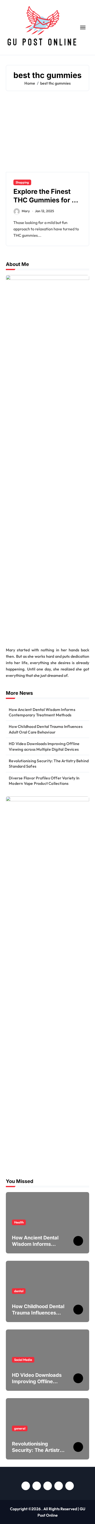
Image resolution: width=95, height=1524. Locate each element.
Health (19, 1222)
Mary (26, 211)
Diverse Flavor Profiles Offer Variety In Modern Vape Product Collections (44, 780)
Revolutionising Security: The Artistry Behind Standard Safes (49, 763)
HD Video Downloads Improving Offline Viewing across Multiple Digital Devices (44, 746)
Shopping (22, 182)
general (19, 1428)
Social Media (23, 1360)
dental (18, 1291)
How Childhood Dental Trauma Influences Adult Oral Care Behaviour (46, 729)
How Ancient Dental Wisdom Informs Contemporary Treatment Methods (42, 712)
